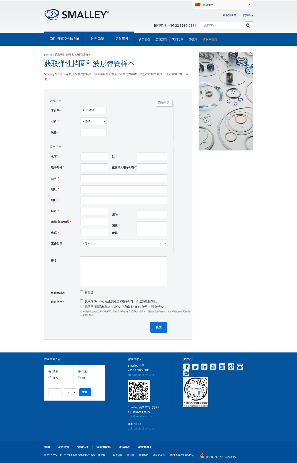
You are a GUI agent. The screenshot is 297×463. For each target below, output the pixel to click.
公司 (55, 178)
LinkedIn (204, 366)
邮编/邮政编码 (61, 221)
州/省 (116, 214)
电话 (55, 232)
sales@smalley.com (141, 428)
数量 (55, 132)
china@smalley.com (141, 375)
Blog (186, 373)
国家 (116, 225)
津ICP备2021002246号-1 (183, 455)
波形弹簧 (97, 38)
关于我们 (144, 39)
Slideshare (240, 366)
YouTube (213, 366)
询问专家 (178, 39)
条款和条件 (159, 455)
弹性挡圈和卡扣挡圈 (65, 38)
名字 (55, 156)
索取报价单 (230, 15)
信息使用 (57, 302)
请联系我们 (210, 39)
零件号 (56, 110)
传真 (115, 232)
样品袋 (89, 292)
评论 (54, 260)
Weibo (231, 366)
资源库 (193, 39)
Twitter (195, 366)
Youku (222, 366)
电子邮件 (57, 167)
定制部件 (122, 38)
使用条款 (143, 455)
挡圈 (55, 371)
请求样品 (247, 15)
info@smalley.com (140, 416)
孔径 (85, 371)
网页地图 (118, 455)
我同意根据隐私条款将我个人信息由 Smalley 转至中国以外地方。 (126, 306)
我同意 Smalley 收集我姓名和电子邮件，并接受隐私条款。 (122, 301)
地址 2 (55, 200)
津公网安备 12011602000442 (221, 456)
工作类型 (56, 243)
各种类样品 (58, 293)
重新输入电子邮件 (124, 167)
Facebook (186, 366)
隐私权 (130, 455)
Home (48, 55)
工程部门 (161, 39)
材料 (55, 121)
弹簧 (55, 378)
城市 (55, 211)
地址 (55, 189)
